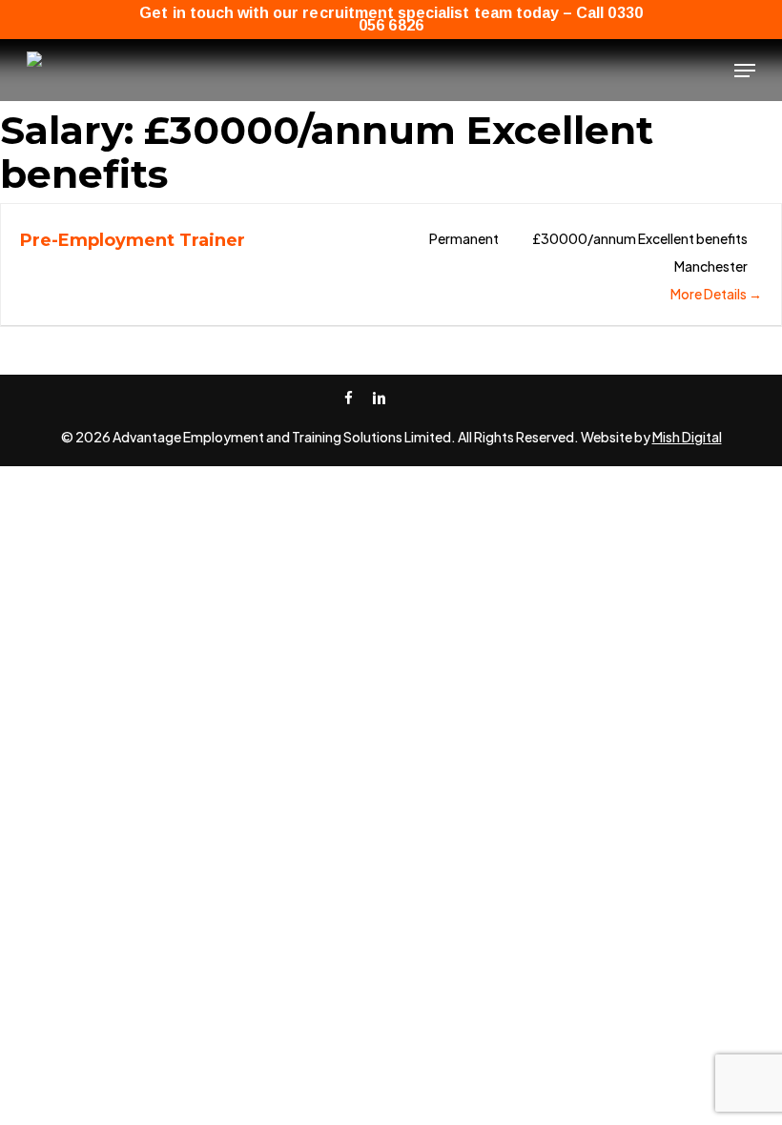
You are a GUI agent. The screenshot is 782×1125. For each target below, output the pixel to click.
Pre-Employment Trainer (132, 240)
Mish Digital (687, 436)
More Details (709, 293)
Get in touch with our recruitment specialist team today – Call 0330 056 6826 (390, 19)
